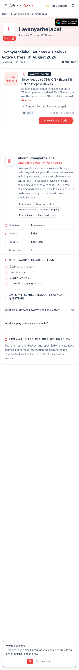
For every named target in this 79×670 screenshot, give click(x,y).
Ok (29, 661)
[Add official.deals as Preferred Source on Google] (66, 22)
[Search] (73, 6)
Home (5, 14)
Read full (26, 100)
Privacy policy (44, 661)
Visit (6, 38)
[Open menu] (6, 6)
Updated (63, 113)
